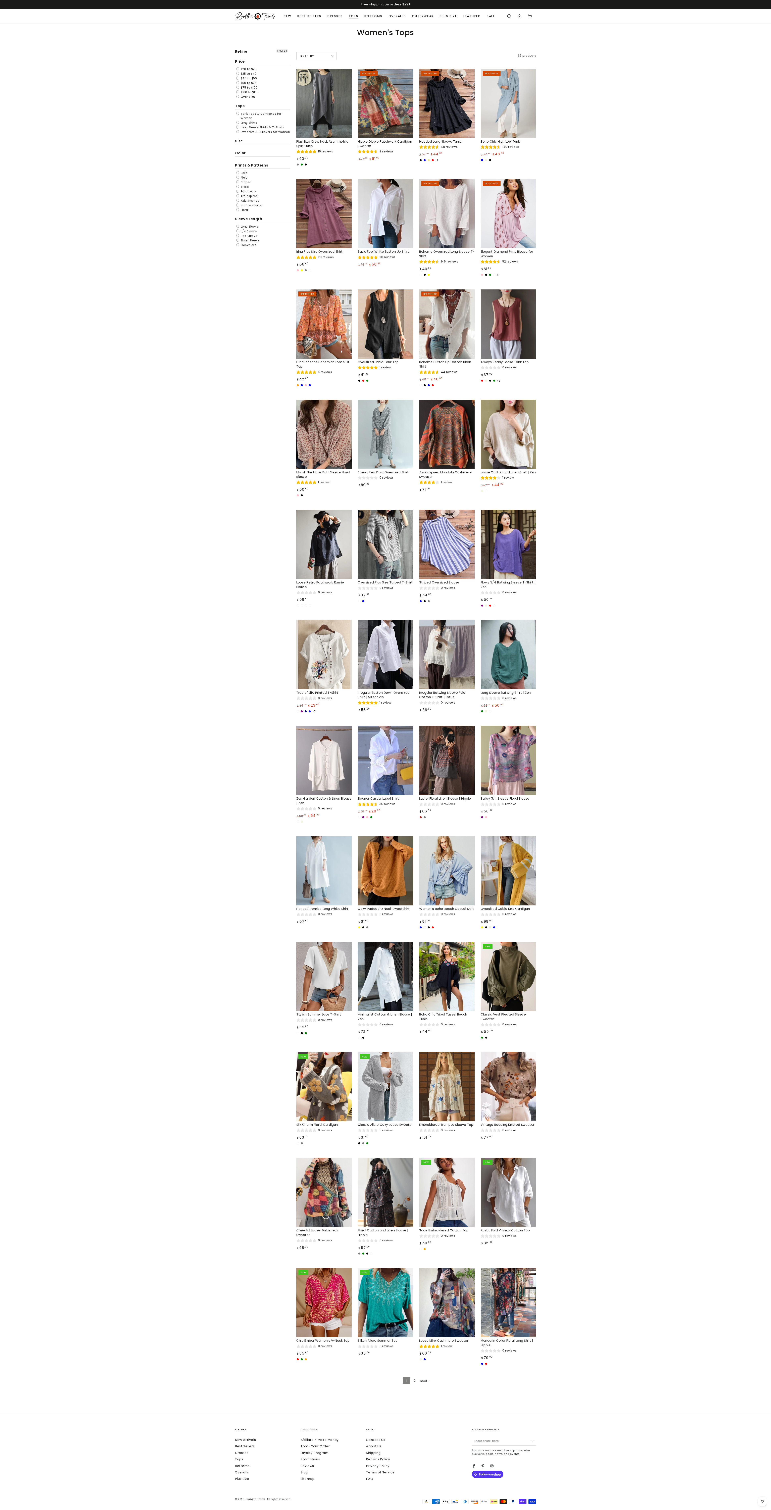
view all (282, 50)
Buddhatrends (255, 1499)
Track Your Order (315, 1446)
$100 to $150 (249, 92)
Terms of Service (380, 1472)
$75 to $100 (249, 88)
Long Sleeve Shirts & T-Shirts (262, 127)
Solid (244, 173)
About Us (373, 1446)
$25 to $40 (248, 74)
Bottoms (242, 1466)
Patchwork (248, 191)
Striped (245, 182)
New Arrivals (245, 1439)
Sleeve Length (248, 218)
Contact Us (375, 1439)
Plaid (244, 178)
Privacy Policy (377, 1466)
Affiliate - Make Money (320, 1439)
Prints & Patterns (251, 165)
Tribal (244, 187)
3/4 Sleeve (248, 231)
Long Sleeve (249, 227)
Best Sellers (245, 1446)
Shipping (373, 1453)
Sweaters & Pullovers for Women (265, 132)
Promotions (310, 1459)
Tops (240, 105)
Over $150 (247, 97)
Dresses (241, 1453)
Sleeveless (248, 245)
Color (240, 152)
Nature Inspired (252, 205)
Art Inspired (249, 196)
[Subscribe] (533, 1440)
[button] (509, 16)
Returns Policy (378, 1459)
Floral (244, 210)
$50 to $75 (248, 83)
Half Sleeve (248, 236)
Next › (424, 1380)
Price (240, 61)
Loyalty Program (314, 1453)
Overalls (242, 1472)
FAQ (369, 1478)
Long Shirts (248, 123)
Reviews (307, 1466)
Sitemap (308, 1478)
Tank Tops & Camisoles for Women (260, 116)
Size (239, 140)
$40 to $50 (248, 78)
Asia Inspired (249, 201)
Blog (304, 1472)
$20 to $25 (248, 69)
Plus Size (242, 1478)
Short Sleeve (250, 240)
